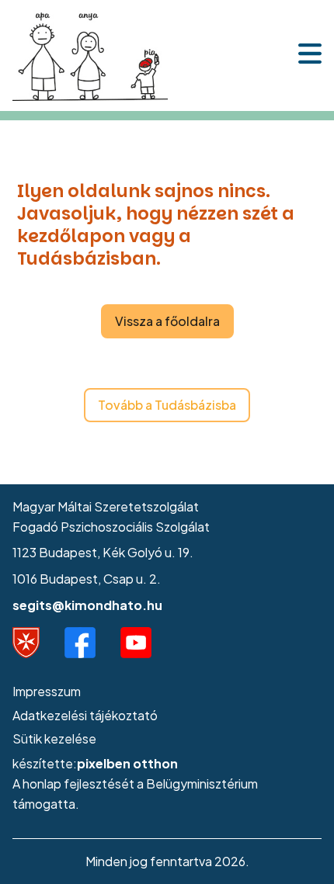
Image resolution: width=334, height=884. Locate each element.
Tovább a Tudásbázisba (167, 405)
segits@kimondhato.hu (87, 605)
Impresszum (46, 691)
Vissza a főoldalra (167, 321)
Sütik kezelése (54, 738)
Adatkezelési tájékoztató (85, 715)
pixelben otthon (127, 763)
